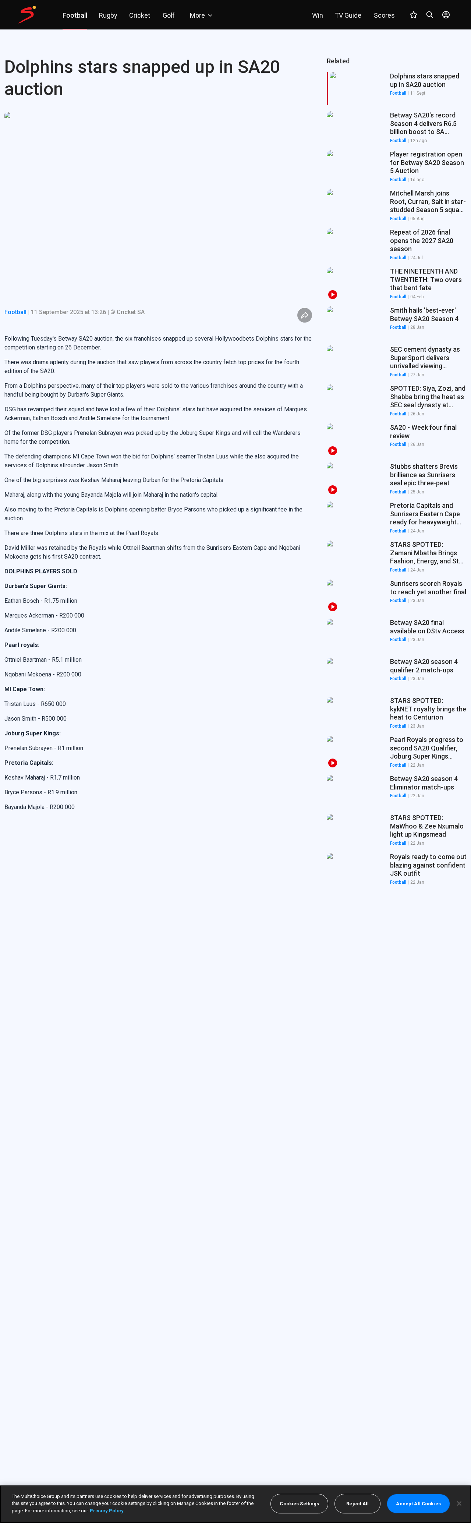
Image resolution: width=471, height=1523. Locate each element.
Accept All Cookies (418, 1503)
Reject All (357, 1503)
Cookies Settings (299, 1503)
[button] (397, 127)
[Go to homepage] (27, 15)
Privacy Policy (107, 1510)
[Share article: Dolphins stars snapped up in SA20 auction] (304, 315)
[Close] (459, 1503)
